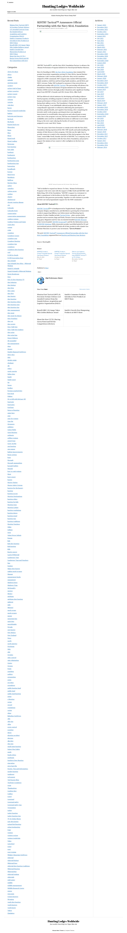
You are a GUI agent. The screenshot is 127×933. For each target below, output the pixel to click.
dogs (9, 346)
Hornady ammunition (15, 463)
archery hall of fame (14, 88)
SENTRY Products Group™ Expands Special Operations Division (44, 253)
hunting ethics (12, 499)
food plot (11, 402)
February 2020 (102, 76)
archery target (12, 94)
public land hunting (14, 694)
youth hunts (12, 908)
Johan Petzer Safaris (14, 535)
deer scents (11, 324)
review (10, 710)
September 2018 (102, 114)
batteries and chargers (15, 116)
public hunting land (14, 688)
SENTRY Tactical (59, 85)
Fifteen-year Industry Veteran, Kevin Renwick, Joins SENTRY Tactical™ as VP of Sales (79, 254)
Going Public (12, 430)
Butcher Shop (12, 183)
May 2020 (100, 69)
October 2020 (101, 58)
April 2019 (100, 98)
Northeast (11, 646)
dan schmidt (12, 261)
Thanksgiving (12, 788)
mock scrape (12, 610)
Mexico (10, 594)
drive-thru (11, 355)
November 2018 (102, 109)
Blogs (9, 136)
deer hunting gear (14, 305)
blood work (11, 138)
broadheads (11, 169)
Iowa (9, 532)
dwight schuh (12, 360)
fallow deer (11, 374)
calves (10, 186)
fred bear (11, 407)
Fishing (10, 396)
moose (10, 616)
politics (10, 674)
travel (10, 797)
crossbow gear (12, 238)
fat (8, 382)
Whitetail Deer (12, 863)
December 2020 (102, 54)
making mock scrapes (15, 571)
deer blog (11, 288)
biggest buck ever (13, 124)
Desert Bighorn (13, 338)
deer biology (12, 285)
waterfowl (11, 844)
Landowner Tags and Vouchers (18, 560)
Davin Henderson (13, 274)
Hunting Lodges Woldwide (63, 6)
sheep (9, 733)
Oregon (10, 666)
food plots (11, 405)
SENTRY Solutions (45, 224)
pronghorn (11, 685)
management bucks (14, 577)
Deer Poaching (12, 318)
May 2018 (100, 123)
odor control (12, 658)
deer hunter (12, 296)
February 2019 (102, 103)
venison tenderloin (14, 838)
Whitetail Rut (12, 872)
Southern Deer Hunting (15, 760)
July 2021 (100, 38)
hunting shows (12, 513)
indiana (10, 530)
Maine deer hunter (14, 569)
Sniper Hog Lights (14, 749)
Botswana (11, 144)
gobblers (10, 427)
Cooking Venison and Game (17, 222)
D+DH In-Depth (13, 255)
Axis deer (11, 105)
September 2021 (102, 34)
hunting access (13, 494)
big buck (10, 119)
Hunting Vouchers (14, 524)
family (10, 377)
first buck (11, 394)
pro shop (11, 683)
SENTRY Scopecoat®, (60, 222)
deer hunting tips (13, 307)
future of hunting (13, 410)
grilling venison (13, 438)
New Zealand (12, 635)
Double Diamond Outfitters (17, 352)
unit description (13, 822)
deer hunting (12, 299)
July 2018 (100, 118)
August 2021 (101, 36)
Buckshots (11, 177)
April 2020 (100, 72)
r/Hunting (11, 699)
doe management (13, 343)
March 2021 (101, 47)
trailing (10, 794)
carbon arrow (12, 191)
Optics (10, 663)
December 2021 (102, 27)
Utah (9, 830)
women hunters (13, 897)
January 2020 (101, 78)
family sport (12, 380)
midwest (10, 602)
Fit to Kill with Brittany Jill (17, 399)
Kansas (10, 538)
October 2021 (101, 32)
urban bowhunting (14, 827)
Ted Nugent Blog (13, 780)
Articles (10, 102)
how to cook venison (14, 471)
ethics (10, 369)
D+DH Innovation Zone (15, 258)
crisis (9, 230)
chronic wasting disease (15, 202)
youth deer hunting (14, 902)
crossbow (11, 233)
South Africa (12, 755)
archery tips (12, 97)
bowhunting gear (13, 161)
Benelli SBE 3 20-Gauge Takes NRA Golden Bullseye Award (48, 311)
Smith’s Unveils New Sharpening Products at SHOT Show (18, 51)
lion (9, 563)
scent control (12, 727)
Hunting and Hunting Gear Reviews (73, 235)
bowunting (11, 166)
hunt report (12, 477)
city (9, 205)
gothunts (11, 435)
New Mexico (12, 633)
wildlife (10, 883)
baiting (10, 113)
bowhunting (12, 158)
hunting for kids (13, 502)
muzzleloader (12, 624)
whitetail (10, 858)
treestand (11, 799)
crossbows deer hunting (16, 250)
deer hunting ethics (14, 302)
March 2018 (101, 127)
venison (10, 833)
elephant (11, 363)
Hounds (10, 469)
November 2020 (102, 56)
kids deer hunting (13, 544)
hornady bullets (13, 466)
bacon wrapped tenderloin (16, 111)
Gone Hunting (12, 432)
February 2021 (102, 49)
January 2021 (101, 52)
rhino (9, 713)
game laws (11, 413)
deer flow (11, 293)
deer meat (11, 313)
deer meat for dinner (15, 316)
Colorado (11, 208)
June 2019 (100, 94)
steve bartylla (12, 766)
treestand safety (13, 802)
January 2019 (101, 105)
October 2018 (101, 112)
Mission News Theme (57, 930)
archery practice (13, 91)
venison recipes (13, 835)
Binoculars (11, 127)
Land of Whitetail (13, 555)
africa (9, 74)
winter (10, 891)
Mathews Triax (12, 585)
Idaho (9, 527)
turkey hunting (13, 813)
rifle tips (10, 721)
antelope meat (12, 83)
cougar (10, 227)
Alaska (10, 77)
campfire (11, 188)
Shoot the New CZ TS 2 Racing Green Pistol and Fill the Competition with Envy (19, 58)
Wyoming (11, 899)
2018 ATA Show (13, 72)
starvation (11, 763)
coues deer (11, 225)
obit (9, 652)
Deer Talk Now (12, 327)
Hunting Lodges (13, 507)
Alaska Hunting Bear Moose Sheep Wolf (63, 15)
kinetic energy (12, 552)
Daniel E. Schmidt (13, 268)
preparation (12, 677)
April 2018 (100, 125)
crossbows (11, 247)
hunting (10, 491)
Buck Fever (11, 175)
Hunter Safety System (15, 485)
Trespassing (12, 808)
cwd (9, 252)
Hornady (10, 460)
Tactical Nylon (65, 215)
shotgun (10, 738)
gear (9, 416)
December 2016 (102, 143)
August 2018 (101, 116)
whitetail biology (13, 860)
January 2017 (101, 141)
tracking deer (12, 791)
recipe (10, 702)
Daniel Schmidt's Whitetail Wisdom (19, 271)
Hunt (9, 474)
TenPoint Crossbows (14, 783)
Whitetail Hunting (14, 869)
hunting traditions (14, 521)
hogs (9, 457)
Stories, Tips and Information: (18, 769)
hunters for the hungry (15, 488)
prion (9, 680)
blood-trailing (12, 141)
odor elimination (13, 660)
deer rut (10, 321)
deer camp (11, 291)
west (9, 849)
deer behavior (12, 282)
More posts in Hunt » (85, 289)
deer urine (11, 332)
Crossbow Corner (13, 236)
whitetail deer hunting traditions (19, 866)
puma (9, 696)
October (10, 655)
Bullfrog (10, 180)
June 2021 (100, 41)
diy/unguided (12, 341)
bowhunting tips (13, 163)
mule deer (11, 621)
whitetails (11, 877)
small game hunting (14, 746)
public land (11, 691)
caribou (10, 194)
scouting (10, 730)
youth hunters (12, 905)
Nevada (10, 627)
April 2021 (100, 45)
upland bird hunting (14, 824)
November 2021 (102, 29)
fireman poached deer (15, 391)
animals (10, 80)
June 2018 (100, 121)
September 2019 (102, 87)
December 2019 (102, 81)
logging (10, 566)
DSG (9, 357)
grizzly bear (11, 441)
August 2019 (101, 89)
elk (8, 366)
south (9, 752)
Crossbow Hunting (14, 241)
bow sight (11, 150)
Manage (10, 574)
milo (9, 605)
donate (10, 349)
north (9, 641)
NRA (9, 649)
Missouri (10, 608)
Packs (9, 669)
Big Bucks (11, 122)
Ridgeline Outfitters (14, 716)
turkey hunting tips (14, 816)
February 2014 (102, 147)
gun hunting (12, 446)
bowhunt (11, 152)
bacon (10, 108)
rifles (9, 724)
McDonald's (11, 588)
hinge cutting (12, 455)
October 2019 (101, 85)
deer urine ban (12, 335)
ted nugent (11, 777)
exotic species (12, 371)
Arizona (10, 99)
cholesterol (11, 200)
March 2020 (101, 74)
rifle (9, 719)
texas (9, 785)
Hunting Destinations (15, 496)
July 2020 (100, 65)
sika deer (10, 741)
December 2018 (102, 107)
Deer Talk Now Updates (15, 330)
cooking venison (13, 219)
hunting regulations (14, 510)
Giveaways (11, 424)
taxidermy (11, 774)
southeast (11, 758)
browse (10, 172)
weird (9, 847)
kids (9, 541)
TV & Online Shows (14, 819)
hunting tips (12, 519)
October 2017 (101, 138)
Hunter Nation (12, 482)
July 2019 (100, 92)
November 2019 (102, 83)
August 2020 (101, 63)
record (10, 705)
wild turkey (11, 880)
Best (39, 272)
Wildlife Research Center (16, 888)
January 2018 (101, 132)
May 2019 (100, 96)
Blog (9, 133)
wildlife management (15, 885)
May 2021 (100, 43)
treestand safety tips (15, 805)
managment (12, 580)
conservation (12, 213)
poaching (11, 671)
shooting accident (14, 735)
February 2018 (102, 129)
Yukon (10, 910)
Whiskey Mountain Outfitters (17, 855)
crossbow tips (12, 244)
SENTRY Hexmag (80, 220)
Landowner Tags (13, 558)
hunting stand (12, 516)
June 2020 (100, 67)
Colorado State (13, 211)
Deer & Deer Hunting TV (16, 280)
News (9, 638)
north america (12, 644)
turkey (10, 810)
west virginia (12, 852)
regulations (11, 708)
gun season (11, 449)
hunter (10, 480)
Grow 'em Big (12, 444)
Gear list (10, 421)
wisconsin (11, 894)
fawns (10, 385)
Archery (10, 86)
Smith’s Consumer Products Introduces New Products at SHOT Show (19, 40)
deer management (14, 310)
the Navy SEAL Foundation (64, 72)
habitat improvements (15, 452)
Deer (9, 277)
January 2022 (101, 25)
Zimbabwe (11, 913)
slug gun (10, 744)
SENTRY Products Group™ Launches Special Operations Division (62, 253)
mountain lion (12, 619)
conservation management (17, 216)
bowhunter (11, 155)
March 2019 (101, 101)
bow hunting (12, 147)
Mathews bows (12, 583)
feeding (10, 388)
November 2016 (102, 145)
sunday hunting (13, 772)
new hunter (11, 630)
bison (9, 130)
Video (9, 841)
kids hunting (12, 546)
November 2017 (102, 136)
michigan (11, 596)
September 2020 (102, 61)
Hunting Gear (12, 505)
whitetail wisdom (13, 874)
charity (10, 197)
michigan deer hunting (15, 599)
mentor (10, 591)
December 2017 (102, 134)
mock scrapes (12, 613)
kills (9, 549)
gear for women (13, 419)
